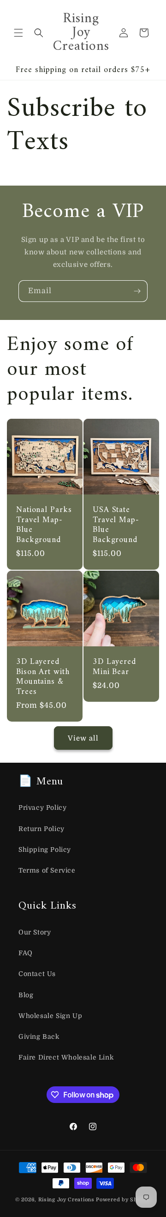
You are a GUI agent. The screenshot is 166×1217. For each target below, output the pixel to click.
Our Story (34, 932)
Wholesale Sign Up (50, 1015)
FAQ (25, 953)
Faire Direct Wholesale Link (65, 1057)
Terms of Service (47, 870)
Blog (25, 995)
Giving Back (38, 1036)
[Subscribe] (137, 291)
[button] (18, 33)
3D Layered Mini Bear (114, 667)
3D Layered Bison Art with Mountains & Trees (43, 677)
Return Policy (41, 828)
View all (83, 738)
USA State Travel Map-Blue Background (116, 525)
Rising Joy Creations (66, 1200)
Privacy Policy (42, 807)
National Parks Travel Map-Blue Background (44, 525)
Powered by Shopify (123, 1200)
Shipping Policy (44, 849)
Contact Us (37, 973)
